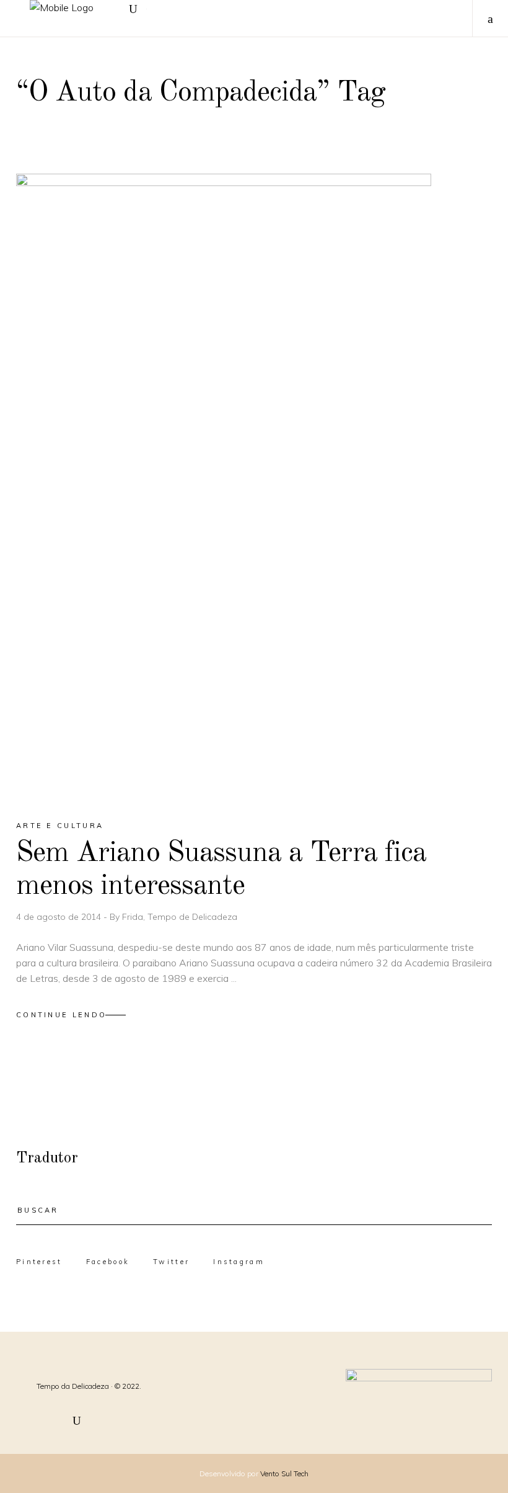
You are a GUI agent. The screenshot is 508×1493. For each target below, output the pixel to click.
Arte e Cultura (59, 825)
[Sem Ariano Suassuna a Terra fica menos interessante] (223, 486)
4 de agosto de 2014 (59, 916)
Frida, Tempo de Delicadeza (179, 916)
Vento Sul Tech (284, 1473)
